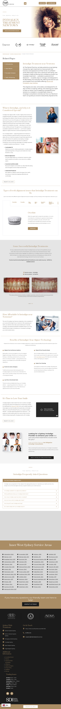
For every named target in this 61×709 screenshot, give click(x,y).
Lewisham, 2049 (53, 574)
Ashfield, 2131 (52, 554)
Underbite (14, 202)
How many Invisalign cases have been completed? (15, 497)
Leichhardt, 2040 (38, 574)
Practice (7, 658)
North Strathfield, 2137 (40, 579)
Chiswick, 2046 (8, 564)
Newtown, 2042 (23, 579)
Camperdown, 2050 (9, 562)
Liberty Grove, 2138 (9, 577)
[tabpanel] (30, 221)
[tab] (6, 203)
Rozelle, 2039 (37, 581)
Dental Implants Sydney (10, 630)
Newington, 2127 (8, 579)
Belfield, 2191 (37, 557)
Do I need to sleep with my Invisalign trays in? (14, 506)
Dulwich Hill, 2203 (53, 567)
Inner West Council (40, 356)
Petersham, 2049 (53, 579)
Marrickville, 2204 (38, 577)
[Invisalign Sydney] (3, 642)
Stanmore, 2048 (23, 584)
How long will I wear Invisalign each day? (13, 503)
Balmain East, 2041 (24, 557)
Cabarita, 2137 (52, 559)
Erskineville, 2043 (38, 569)
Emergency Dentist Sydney (11, 638)
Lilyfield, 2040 (22, 577)
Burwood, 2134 (23, 559)
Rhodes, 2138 (7, 581)
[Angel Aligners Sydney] (3, 648)
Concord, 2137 (22, 564)
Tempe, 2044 (37, 587)
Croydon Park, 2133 (9, 567)
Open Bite (36, 203)
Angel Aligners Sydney (10, 648)
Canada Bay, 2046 (38, 562)
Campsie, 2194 (23, 562)
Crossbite (23, 202)
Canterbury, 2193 (53, 562)
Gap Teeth (29, 203)
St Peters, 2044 (8, 584)
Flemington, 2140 (8, 572)
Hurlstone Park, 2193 (24, 574)
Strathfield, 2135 (38, 584)
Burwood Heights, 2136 (40, 559)
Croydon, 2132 (52, 564)
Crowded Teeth (43, 203)
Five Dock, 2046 (53, 569)
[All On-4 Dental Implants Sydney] (3, 634)
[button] (25, 3)
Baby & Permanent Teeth (51, 203)
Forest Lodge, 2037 (24, 572)
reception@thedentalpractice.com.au (34, 636)
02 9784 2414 (28, 632)
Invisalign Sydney (9, 642)
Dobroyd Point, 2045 (24, 567)
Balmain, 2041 (8, 557)
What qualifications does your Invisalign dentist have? (16, 493)
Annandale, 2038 (23, 554)
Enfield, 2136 (7, 569)
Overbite (6, 202)
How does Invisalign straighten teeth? (12, 480)
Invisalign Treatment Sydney (15, 53)
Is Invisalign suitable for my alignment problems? (15, 490)
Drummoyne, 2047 (39, 567)
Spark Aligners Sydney (10, 645)
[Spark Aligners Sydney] (3, 645)
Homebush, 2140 (53, 572)
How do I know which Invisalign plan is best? (14, 500)
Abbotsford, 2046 (8, 554)
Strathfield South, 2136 (55, 584)
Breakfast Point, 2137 (9, 559)
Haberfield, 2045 (38, 572)
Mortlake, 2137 (52, 577)
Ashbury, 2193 (37, 554)
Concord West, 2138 (39, 564)
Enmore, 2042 (22, 569)
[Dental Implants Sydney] (3, 630)
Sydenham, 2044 (23, 587)
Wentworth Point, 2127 (10, 589)
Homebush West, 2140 (10, 574)
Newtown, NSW (15, 406)
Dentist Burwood (6, 53)
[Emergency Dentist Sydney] (3, 639)
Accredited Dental (9, 657)
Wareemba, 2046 (53, 587)
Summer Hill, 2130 (9, 587)
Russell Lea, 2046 (53, 581)
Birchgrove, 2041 (53, 557)
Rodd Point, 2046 (23, 581)
